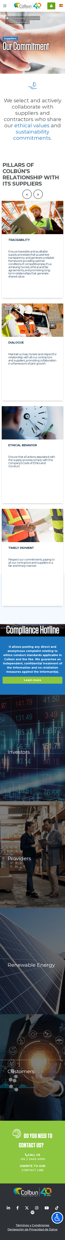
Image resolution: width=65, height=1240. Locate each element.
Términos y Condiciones (32, 1225)
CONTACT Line (32, 1170)
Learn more (32, 680)
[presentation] (27, 194)
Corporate (19, 18)
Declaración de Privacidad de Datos (32, 1229)
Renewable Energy (31, 965)
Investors (19, 752)
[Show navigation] (57, 1218)
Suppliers (34, 18)
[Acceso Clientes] (51, 5)
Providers (19, 858)
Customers (21, 1071)
